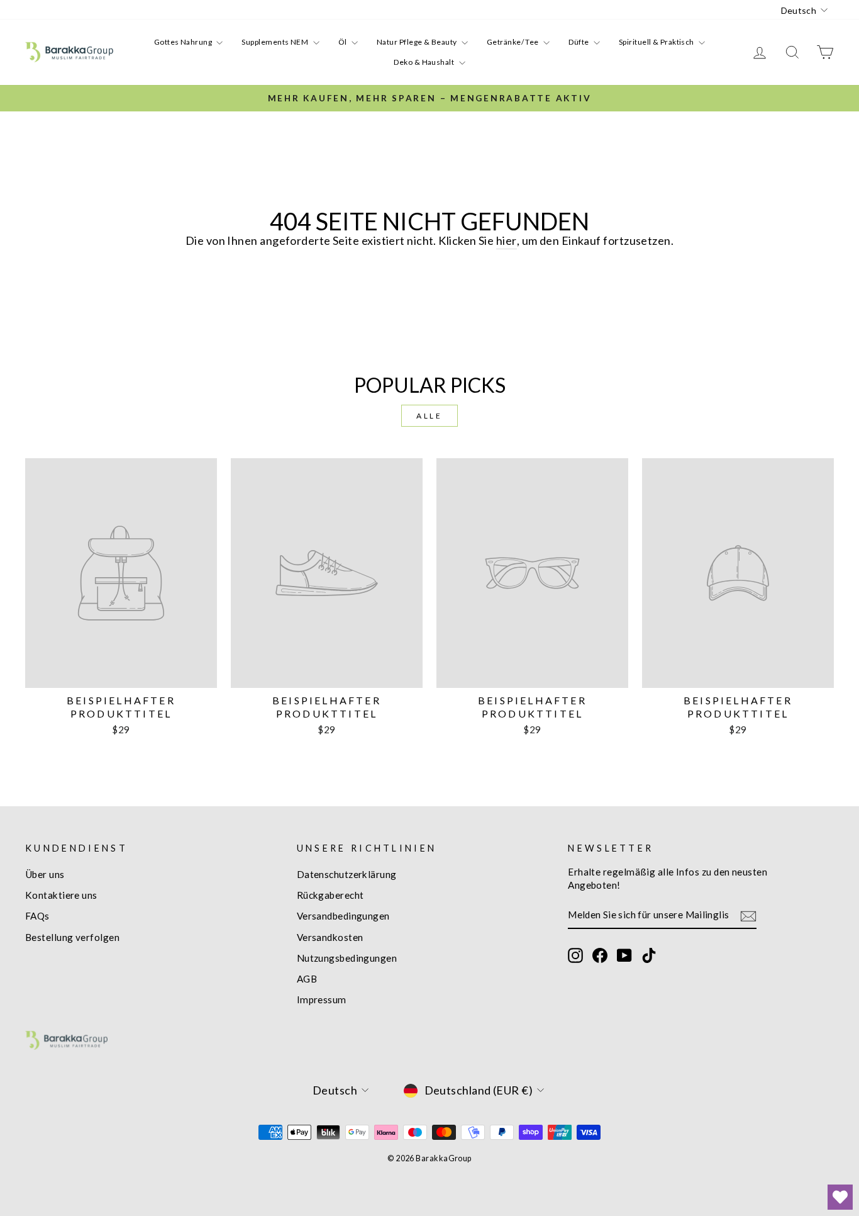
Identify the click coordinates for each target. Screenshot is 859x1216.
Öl (343, 42)
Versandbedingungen (343, 915)
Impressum (321, 999)
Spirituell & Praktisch (657, 42)
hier (506, 240)
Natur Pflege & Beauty (417, 42)
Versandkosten (330, 937)
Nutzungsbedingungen (347, 958)
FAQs (37, 915)
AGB (307, 978)
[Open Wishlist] (840, 1197)
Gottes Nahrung (184, 42)
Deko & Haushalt (424, 62)
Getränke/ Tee (513, 42)
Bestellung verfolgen (72, 937)
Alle (429, 415)
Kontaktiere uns (61, 895)
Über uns (45, 874)
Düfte (579, 42)
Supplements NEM (275, 42)
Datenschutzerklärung (347, 874)
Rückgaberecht (330, 895)
